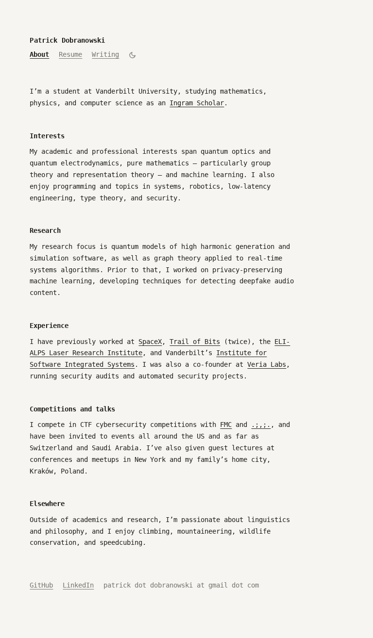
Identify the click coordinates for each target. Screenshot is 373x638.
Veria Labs (266, 364)
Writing (105, 54)
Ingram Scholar (197, 103)
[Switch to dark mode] (132, 55)
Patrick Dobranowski (67, 40)
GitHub (41, 585)
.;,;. (261, 424)
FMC (226, 424)
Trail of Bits (195, 341)
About (39, 54)
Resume (70, 54)
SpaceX (150, 341)
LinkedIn (78, 585)
